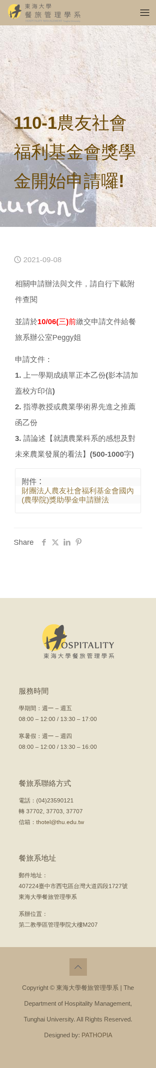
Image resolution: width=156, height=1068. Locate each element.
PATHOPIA (97, 1034)
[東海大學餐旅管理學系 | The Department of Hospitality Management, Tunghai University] (44, 12)
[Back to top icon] (78, 967)
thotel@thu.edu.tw (60, 822)
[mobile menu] (145, 12)
